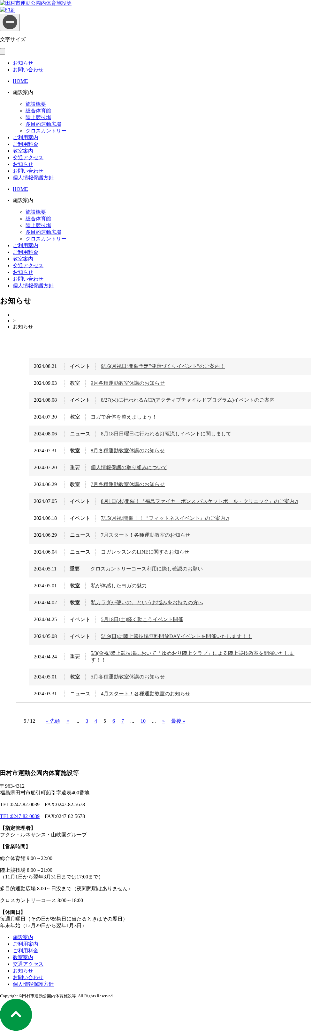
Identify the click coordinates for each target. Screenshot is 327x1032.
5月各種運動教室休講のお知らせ (128, 676)
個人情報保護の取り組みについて (129, 467)
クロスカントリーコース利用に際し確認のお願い (146, 568)
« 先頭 (53, 721)
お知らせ (23, 63)
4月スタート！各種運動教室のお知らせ (145, 693)
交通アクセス (28, 157)
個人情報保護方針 (33, 177)
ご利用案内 (25, 137)
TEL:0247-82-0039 (20, 816)
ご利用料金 (25, 144)
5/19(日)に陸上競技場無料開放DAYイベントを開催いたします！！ (176, 636)
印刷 (10, 10)
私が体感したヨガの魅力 (119, 585)
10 (143, 721)
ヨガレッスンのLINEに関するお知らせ (145, 552)
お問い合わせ (28, 69)
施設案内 (23, 937)
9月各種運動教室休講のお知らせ (128, 383)
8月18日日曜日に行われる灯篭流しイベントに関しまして (166, 433)
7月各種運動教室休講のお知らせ (128, 484)
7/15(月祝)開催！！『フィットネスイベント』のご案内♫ (165, 518)
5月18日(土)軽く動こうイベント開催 (142, 619)
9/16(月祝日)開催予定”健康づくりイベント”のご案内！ (163, 366)
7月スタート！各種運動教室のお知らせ (145, 535)
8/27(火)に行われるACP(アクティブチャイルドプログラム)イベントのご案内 (188, 400)
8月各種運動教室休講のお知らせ (128, 450)
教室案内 (23, 151)
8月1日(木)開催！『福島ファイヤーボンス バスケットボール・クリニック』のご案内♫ (199, 501)
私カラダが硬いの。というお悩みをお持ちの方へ (147, 602)
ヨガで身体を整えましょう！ (126, 416)
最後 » (178, 721)
